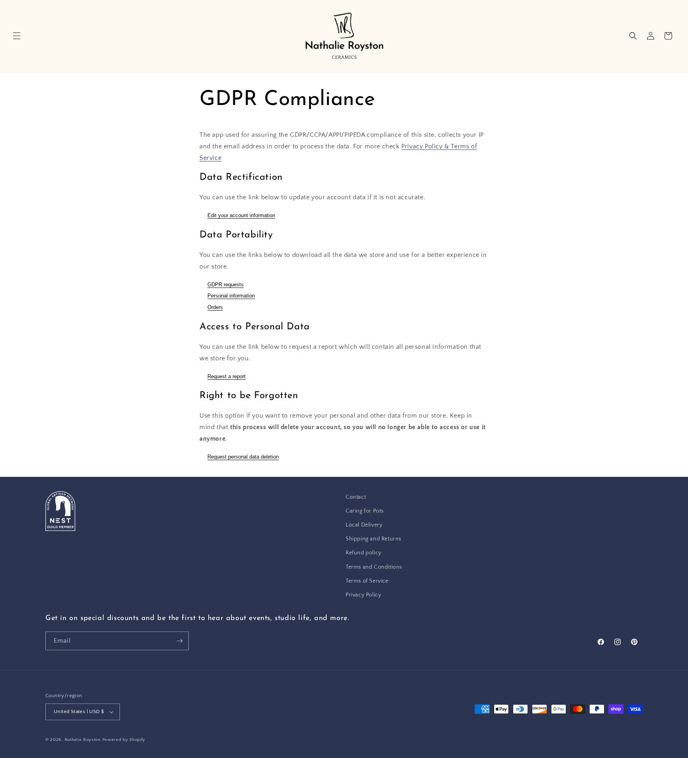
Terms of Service (367, 581)
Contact (356, 497)
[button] (16, 36)
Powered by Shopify (124, 739)
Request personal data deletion (243, 457)
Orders (215, 307)
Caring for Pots (365, 511)
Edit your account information (241, 215)
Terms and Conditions (374, 567)
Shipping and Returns (373, 539)
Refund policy (363, 553)
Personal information (231, 296)
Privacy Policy (363, 595)
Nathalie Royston (82, 739)
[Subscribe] (179, 641)
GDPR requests (225, 285)
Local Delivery (364, 525)
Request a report (226, 376)
